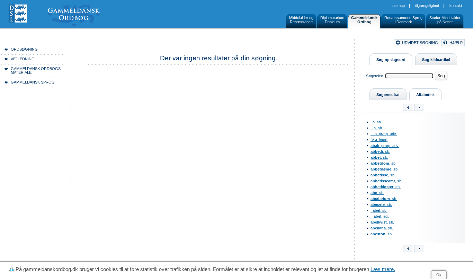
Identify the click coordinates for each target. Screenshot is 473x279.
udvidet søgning (420, 43)
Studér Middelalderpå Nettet (445, 20)
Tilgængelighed (427, 5)
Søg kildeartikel (436, 60)
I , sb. (376, 122)
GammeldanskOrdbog (364, 20)
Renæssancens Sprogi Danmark (403, 20)
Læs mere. (383, 269)
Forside (106, 44)
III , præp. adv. (384, 134)
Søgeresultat (388, 95)
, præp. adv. (385, 145)
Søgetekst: (375, 76)
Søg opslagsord (390, 60)
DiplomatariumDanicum (332, 20)
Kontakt (455, 5)
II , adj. (380, 216)
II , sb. (377, 128)
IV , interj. (379, 140)
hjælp (456, 43)
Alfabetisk (425, 95)
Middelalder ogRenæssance (301, 20)
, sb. (380, 151)
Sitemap (398, 5)
